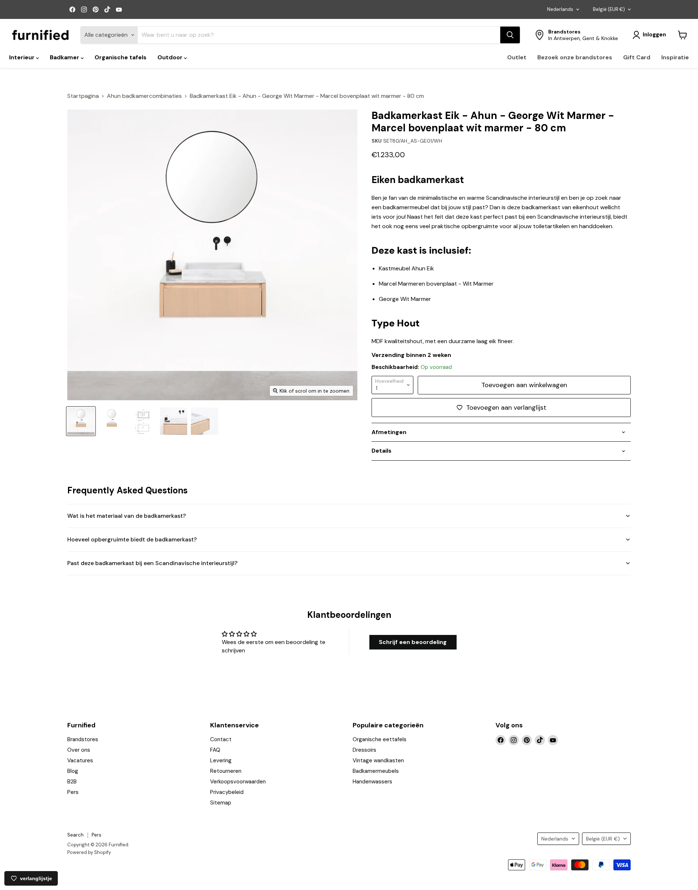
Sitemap (220, 802)
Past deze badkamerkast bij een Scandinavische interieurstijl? (152, 563)
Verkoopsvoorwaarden (238, 781)
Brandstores (82, 739)
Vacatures (80, 760)
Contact (221, 739)
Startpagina (83, 96)
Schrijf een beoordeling (413, 642)
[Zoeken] (510, 35)
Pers (73, 792)
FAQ (215, 750)
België (609, 9)
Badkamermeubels (376, 771)
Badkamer (65, 57)
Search (75, 835)
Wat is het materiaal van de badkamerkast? (126, 516)
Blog (72, 771)
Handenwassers (372, 781)
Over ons (78, 750)
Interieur (22, 57)
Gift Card (636, 57)
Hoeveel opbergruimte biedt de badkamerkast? (132, 539)
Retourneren (225, 771)
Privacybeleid (227, 792)
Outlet (516, 57)
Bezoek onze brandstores (574, 57)
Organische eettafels (379, 739)
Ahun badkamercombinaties (144, 96)
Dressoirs (364, 750)
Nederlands (560, 9)
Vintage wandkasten (378, 760)
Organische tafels (121, 57)
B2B (72, 781)
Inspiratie (675, 57)
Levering (221, 760)
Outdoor (170, 57)
